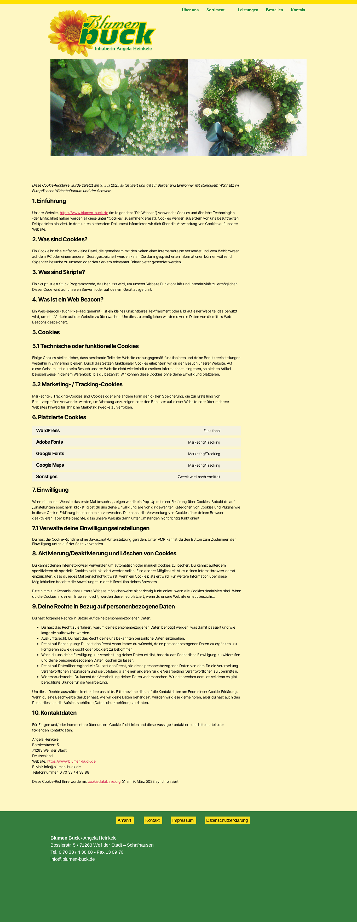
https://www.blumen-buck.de (84, 212)
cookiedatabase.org (104, 781)
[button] (55, 107)
